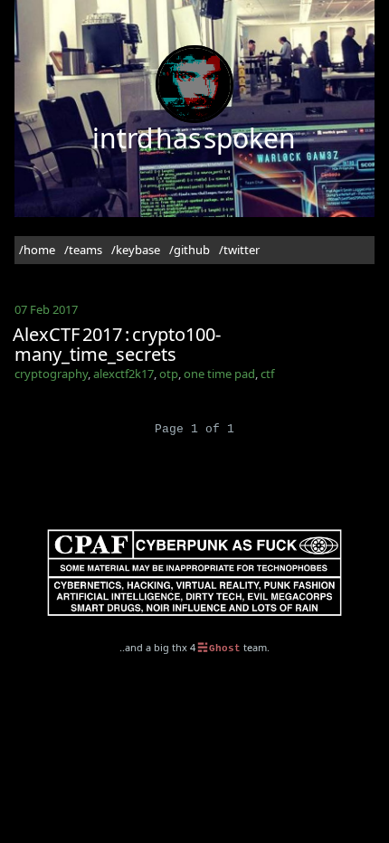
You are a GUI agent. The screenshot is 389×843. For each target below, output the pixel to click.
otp (168, 373)
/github (189, 250)
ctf (267, 373)
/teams (83, 250)
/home (37, 250)
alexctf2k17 (123, 373)
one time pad (219, 373)
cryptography (51, 373)
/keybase (135, 250)
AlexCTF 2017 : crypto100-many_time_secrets (117, 344)
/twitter (239, 250)
